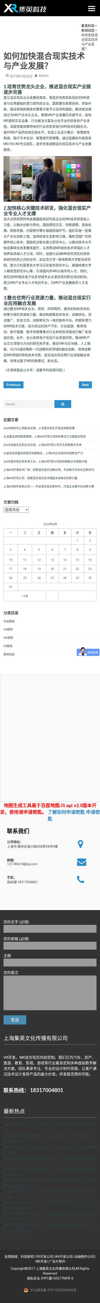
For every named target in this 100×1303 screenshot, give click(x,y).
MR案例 (8, 638)
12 (39, 560)
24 (10, 578)
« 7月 (25, 596)
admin (44, 75)
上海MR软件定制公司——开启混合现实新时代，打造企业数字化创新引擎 (48, 486)
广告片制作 (57, 1261)
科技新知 (27, 1256)
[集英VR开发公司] (25, 8)
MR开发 (41, 1261)
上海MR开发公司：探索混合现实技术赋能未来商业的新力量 (40, 478)
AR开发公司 (64, 1256)
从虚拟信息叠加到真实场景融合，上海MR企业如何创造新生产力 (43, 453)
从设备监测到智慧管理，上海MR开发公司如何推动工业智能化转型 (44, 436)
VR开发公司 (44, 1256)
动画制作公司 (84, 1256)
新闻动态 (9, 654)
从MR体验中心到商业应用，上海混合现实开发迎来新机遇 (39, 428)
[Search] (62, 404)
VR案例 (7, 646)
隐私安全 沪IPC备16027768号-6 (50, 1278)
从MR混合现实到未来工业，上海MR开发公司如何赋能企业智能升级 (45, 461)
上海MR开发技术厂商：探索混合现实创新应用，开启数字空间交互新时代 (48, 470)
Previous (13, 385)
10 (10, 560)
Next (85, 385)
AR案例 (8, 629)
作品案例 (9, 621)
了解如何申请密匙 (66, 812)
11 (25, 560)
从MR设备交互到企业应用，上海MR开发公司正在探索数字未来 (42, 445)
